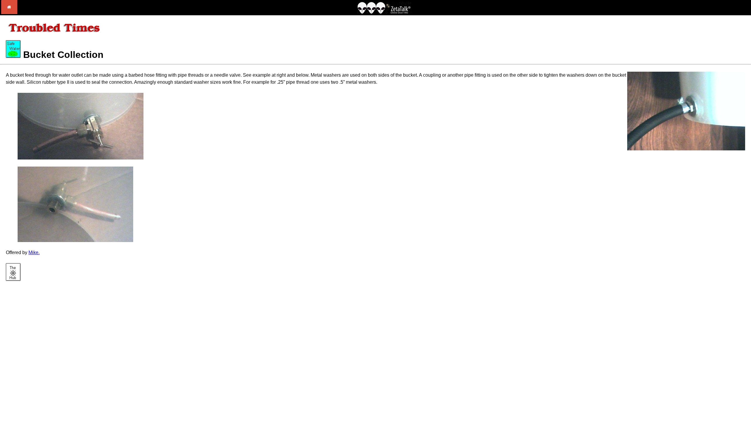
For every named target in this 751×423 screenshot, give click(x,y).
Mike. (34, 252)
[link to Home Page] (9, 12)
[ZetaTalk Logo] (384, 12)
